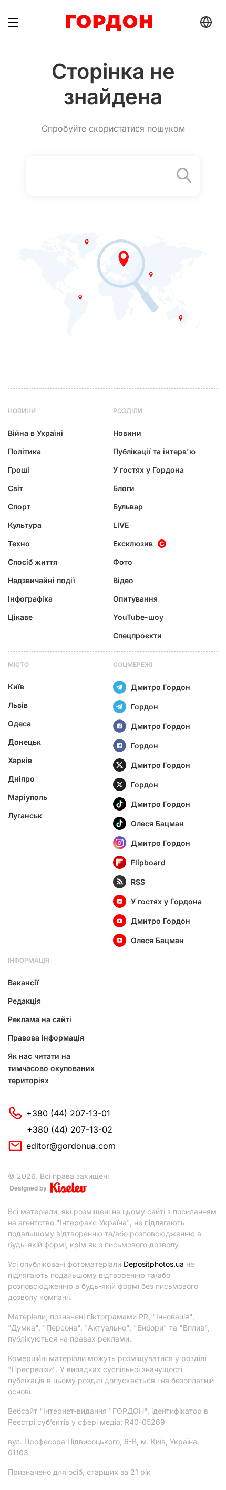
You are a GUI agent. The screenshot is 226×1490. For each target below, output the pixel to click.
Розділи (127, 411)
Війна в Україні (35, 432)
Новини (22, 411)
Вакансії (23, 982)
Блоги (124, 488)
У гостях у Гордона (148, 469)
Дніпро (21, 778)
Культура (25, 525)
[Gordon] (109, 22)
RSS (138, 881)
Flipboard (148, 862)
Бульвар (128, 506)
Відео (123, 580)
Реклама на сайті (39, 1019)
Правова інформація (46, 1037)
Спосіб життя (32, 561)
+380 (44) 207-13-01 (68, 1113)
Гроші (18, 469)
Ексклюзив (133, 543)
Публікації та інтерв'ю (154, 451)
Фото (122, 561)
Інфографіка (30, 598)
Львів (18, 705)
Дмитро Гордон (160, 687)
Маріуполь (27, 797)
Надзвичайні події (41, 580)
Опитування (135, 598)
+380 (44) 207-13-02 (69, 1129)
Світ (15, 488)
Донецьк (24, 741)
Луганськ (25, 815)
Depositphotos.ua (154, 1263)
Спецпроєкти (137, 635)
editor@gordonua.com (71, 1146)
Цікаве (20, 617)
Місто (18, 664)
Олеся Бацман (157, 823)
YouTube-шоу (138, 617)
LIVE (121, 525)
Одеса (19, 723)
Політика (24, 451)
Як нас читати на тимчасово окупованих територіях (51, 1068)
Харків (20, 760)
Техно (19, 543)
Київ (16, 686)
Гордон (144, 706)
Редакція (24, 1000)
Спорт (19, 506)
